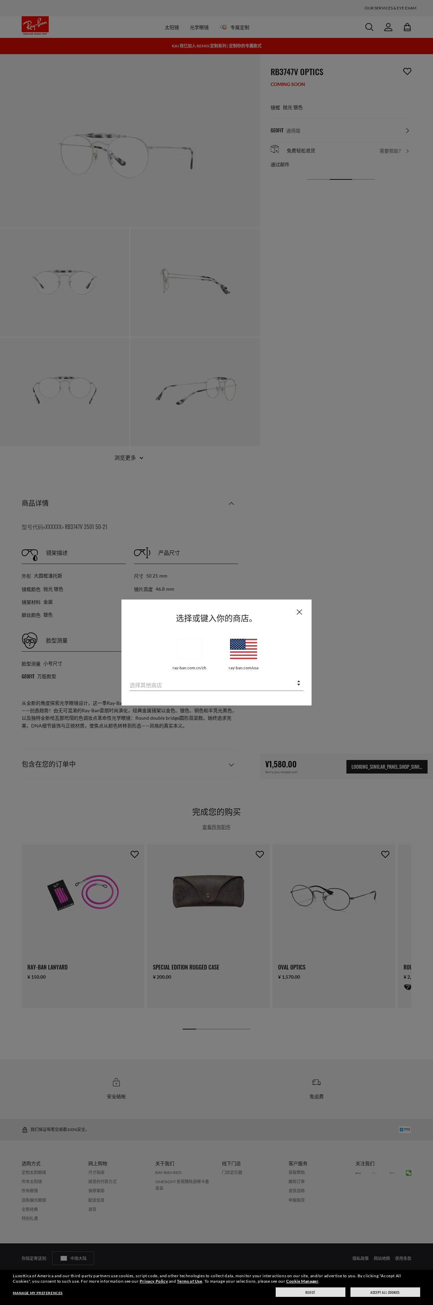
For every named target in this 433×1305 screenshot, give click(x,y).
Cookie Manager (302, 1281)
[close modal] (299, 612)
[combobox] (216, 683)
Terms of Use (189, 1281)
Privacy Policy (154, 1281)
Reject (310, 1292)
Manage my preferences (38, 1293)
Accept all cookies (385, 1292)
